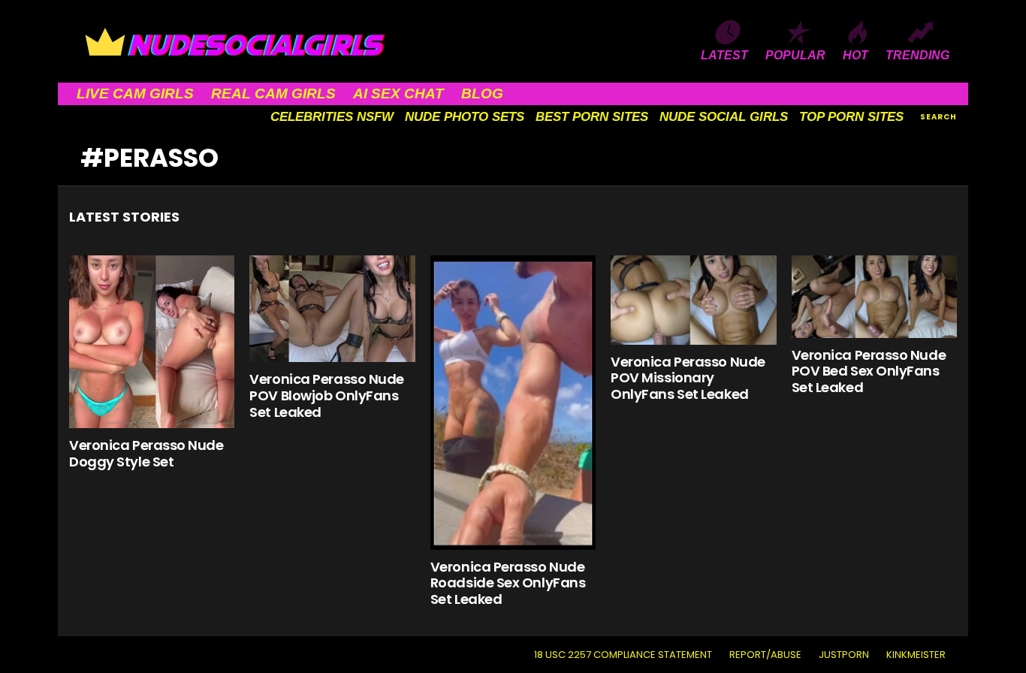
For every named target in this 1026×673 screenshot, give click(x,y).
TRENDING (917, 55)
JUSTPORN (844, 655)
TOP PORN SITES (851, 117)
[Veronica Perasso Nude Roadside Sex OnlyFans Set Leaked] (513, 402)
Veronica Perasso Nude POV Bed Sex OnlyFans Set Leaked (869, 371)
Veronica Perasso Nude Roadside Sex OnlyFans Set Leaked (508, 582)
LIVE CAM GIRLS (135, 93)
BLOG (482, 93)
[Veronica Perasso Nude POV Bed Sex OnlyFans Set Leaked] (874, 296)
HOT (855, 55)
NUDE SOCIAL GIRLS (723, 117)
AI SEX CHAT (398, 93)
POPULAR (795, 55)
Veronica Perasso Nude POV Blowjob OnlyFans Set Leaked (326, 395)
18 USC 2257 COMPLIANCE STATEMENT (623, 655)
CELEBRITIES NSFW (332, 117)
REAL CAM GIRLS (273, 93)
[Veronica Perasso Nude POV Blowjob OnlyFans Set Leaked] (332, 309)
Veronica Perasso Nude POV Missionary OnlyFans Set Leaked (688, 377)
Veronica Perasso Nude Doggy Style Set (146, 453)
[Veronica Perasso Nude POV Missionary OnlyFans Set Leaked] (693, 300)
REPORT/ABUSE (765, 655)
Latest (724, 55)
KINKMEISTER (916, 655)
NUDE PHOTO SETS (464, 117)
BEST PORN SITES (592, 117)
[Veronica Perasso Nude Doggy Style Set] (151, 341)
